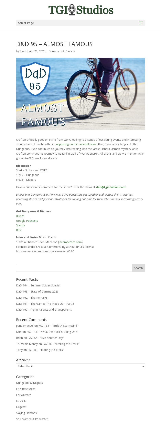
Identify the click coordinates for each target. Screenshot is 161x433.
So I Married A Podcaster (32, 419)
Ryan (23, 51)
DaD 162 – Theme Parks (32, 297)
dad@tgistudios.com (110, 187)
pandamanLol (25, 325)
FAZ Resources (25, 389)
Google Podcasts (27, 220)
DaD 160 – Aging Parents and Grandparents (44, 309)
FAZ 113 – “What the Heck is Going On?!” (52, 332)
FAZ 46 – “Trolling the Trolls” (61, 344)
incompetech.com (70, 242)
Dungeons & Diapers (61, 51)
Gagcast (21, 407)
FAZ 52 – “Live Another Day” (46, 338)
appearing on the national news (76, 144)
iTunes (20, 216)
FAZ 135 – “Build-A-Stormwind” (58, 325)
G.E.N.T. (21, 401)
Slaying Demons (26, 413)
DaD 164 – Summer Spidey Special (38, 285)
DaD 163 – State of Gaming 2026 (37, 291)
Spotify (20, 225)
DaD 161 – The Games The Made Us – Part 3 (45, 303)
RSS (18, 230)
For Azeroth (23, 395)
